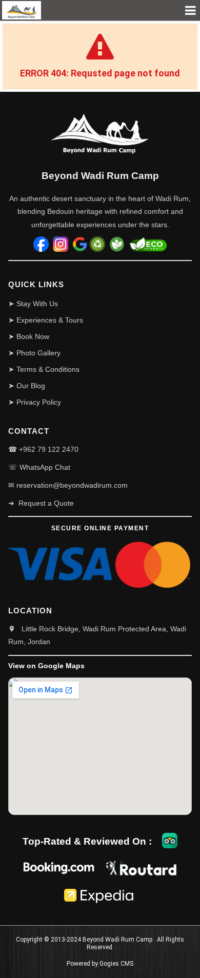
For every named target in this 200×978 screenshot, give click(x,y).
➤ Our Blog (26, 386)
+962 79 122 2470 (48, 449)
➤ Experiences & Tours (45, 320)
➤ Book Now (28, 336)
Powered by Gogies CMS (100, 963)
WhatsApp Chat (44, 467)
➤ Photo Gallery (34, 353)
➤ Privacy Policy (34, 402)
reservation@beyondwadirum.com (72, 485)
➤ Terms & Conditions (43, 369)
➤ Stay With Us (33, 304)
